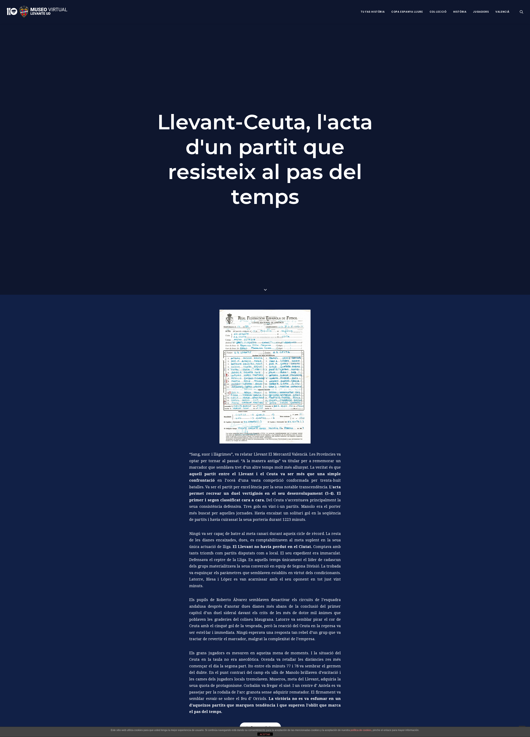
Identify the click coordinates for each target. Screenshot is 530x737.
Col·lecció (438, 11)
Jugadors (481, 11)
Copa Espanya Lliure (407, 11)
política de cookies (361, 730)
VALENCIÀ (502, 11)
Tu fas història (373, 11)
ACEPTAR (265, 734)
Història (460, 11)
